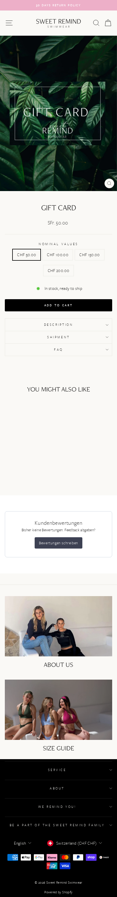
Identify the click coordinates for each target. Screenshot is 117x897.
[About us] (58, 626)
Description (58, 324)
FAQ (58, 349)
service (57, 770)
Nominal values (58, 244)
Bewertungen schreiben (58, 542)
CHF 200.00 (59, 270)
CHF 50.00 (26, 254)
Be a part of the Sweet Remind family (57, 825)
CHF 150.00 (89, 254)
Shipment (58, 337)
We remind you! (57, 806)
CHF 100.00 (57, 254)
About (57, 788)
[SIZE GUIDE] (58, 710)
